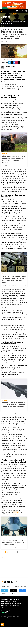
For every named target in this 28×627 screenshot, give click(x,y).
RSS (18, 605)
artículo (15, 512)
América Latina (5, 586)
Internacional (15, 586)
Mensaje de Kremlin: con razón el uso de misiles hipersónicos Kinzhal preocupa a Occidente (13, 405)
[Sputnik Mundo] (5, 11)
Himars (19, 552)
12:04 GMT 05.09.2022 (6, 41)
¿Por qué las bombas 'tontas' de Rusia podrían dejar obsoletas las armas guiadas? (14, 542)
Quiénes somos (4, 599)
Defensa (4, 154)
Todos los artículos (8, 68)
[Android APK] (5, 612)
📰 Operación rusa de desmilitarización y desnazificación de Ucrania (14, 557)
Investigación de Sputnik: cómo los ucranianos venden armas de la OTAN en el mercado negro (14, 279)
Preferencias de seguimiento (8, 607)
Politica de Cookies (16, 603)
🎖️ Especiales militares (11, 552)
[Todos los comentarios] (2, 624)
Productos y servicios (6, 601)
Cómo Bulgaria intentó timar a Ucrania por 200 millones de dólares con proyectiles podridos (13, 159)
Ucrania (3, 555)
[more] (25, 165)
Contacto (14, 601)
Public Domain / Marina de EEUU (11, 59)
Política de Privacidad (6, 603)
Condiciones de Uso (14, 599)
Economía (23, 586)
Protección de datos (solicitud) (8, 605)
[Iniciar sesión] (19, 11)
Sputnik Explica (7, 538)
